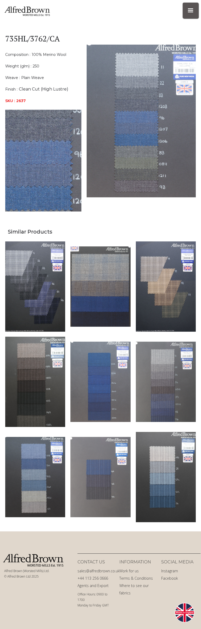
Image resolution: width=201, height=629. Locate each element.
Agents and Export (93, 585)
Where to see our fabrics (134, 589)
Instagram (169, 570)
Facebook (169, 578)
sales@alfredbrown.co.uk (97, 570)
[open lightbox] (144, 121)
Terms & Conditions (136, 578)
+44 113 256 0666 (92, 578)
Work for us (129, 570)
